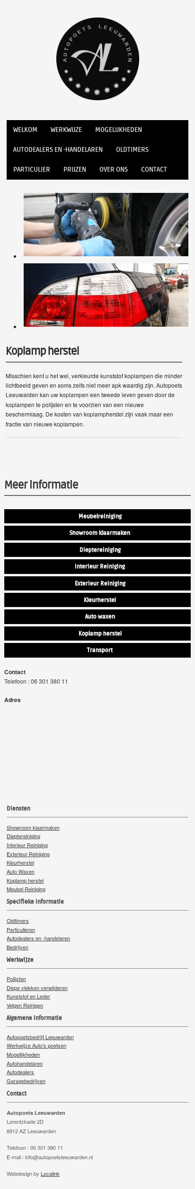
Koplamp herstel (25, 880)
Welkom (25, 130)
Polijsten (16, 978)
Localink (50, 1173)
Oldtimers (132, 150)
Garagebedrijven (26, 1081)
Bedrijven (17, 947)
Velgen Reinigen (25, 1005)
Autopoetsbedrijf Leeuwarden (40, 1037)
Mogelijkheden (118, 130)
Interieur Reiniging (27, 845)
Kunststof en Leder (28, 996)
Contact (154, 170)
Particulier (31, 170)
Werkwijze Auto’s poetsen (36, 1045)
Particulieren (21, 929)
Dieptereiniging (23, 836)
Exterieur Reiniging (28, 854)
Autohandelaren (25, 1063)
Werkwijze (66, 130)
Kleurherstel (20, 862)
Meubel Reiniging (26, 889)
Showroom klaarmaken (33, 827)
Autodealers (20, 1072)
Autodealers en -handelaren (58, 150)
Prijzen (74, 170)
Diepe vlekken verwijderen (37, 987)
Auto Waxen (21, 871)
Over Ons (113, 170)
